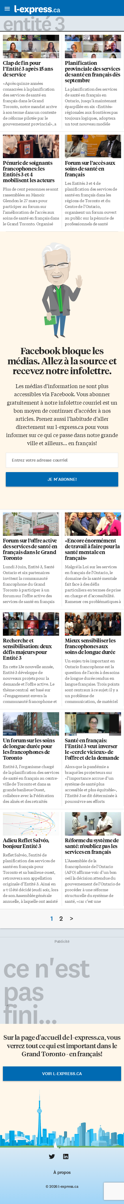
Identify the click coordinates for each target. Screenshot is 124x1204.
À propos (61, 1172)
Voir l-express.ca (62, 1074)
